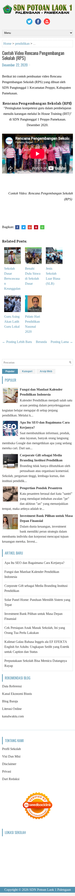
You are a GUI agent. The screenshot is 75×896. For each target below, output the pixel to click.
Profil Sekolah (11, 749)
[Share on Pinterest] (36, 227)
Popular (10, 371)
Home (7, 43)
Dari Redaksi (10, 779)
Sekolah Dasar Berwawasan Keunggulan (12, 278)
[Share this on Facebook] (17, 227)
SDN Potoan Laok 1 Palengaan (50, 889)
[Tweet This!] (23, 227)
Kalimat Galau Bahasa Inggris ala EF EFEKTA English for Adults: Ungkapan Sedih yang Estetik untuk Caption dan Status (36, 647)
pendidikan (22, 43)
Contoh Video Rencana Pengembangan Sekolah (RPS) (33, 55)
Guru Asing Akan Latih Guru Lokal (12, 321)
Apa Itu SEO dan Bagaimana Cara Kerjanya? (34, 563)
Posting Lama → (62, 342)
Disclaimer (9, 764)
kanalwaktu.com (13, 716)
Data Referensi (12, 686)
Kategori (27, 371)
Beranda (41, 342)
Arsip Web (46, 371)
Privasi (6, 771)
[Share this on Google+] (30, 227)
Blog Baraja (10, 701)
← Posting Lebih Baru (17, 342)
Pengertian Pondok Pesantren (41, 488)
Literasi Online (12, 709)
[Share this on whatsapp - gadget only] (42, 227)
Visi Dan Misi (11, 756)
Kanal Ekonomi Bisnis (17, 693)
